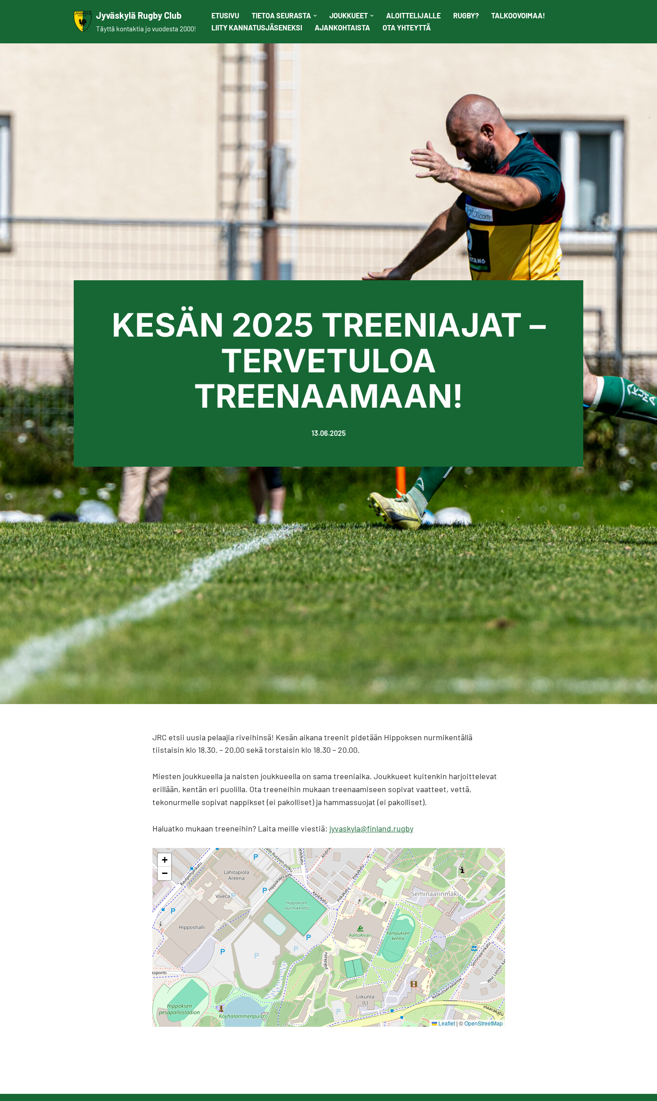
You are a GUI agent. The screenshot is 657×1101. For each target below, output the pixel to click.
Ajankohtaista (342, 27)
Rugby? (466, 15)
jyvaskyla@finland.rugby (371, 828)
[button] (315, 15)
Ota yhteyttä (407, 27)
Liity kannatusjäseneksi (256, 27)
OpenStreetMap (483, 1023)
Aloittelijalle (413, 15)
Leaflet (446, 1023)
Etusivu (225, 15)
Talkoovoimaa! (518, 15)
